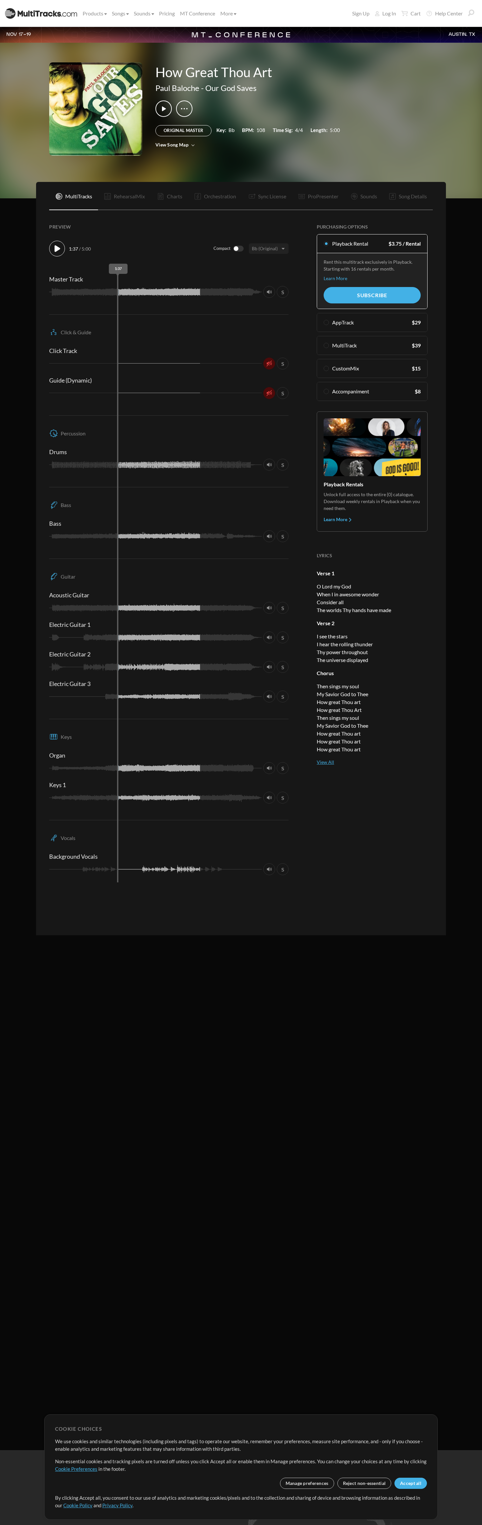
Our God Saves (230, 88)
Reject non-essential (364, 1483)
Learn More (335, 278)
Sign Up (361, 13)
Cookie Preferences (76, 1469)
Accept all (410, 1483)
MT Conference (197, 13)
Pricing (167, 13)
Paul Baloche (177, 88)
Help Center (449, 13)
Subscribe (372, 295)
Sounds (142, 13)
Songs (118, 13)
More (226, 13)
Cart (416, 13)
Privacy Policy (117, 1505)
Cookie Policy (77, 1505)
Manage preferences (307, 1483)
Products (93, 13)
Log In (389, 13)
